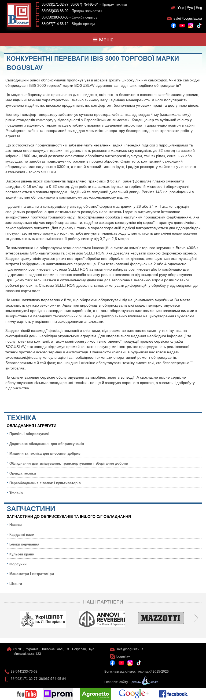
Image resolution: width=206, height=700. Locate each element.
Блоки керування (24, 544)
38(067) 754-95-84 (84, 4)
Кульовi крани (21, 554)
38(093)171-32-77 (55, 4)
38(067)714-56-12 (55, 24)
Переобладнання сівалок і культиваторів (45, 483)
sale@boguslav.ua (188, 18)
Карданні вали (21, 535)
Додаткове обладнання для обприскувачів (46, 444)
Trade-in (16, 493)
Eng (199, 8)
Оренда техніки (22, 473)
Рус (190, 8)
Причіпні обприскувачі (29, 434)
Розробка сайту (116, 682)
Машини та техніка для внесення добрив (44, 453)
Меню (105, 39)
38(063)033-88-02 (55, 11)
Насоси (15, 525)
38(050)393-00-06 (55, 17)
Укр (181, 8)
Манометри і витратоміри (31, 574)
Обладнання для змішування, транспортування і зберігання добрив (68, 463)
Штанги (15, 584)
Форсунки (18, 564)
